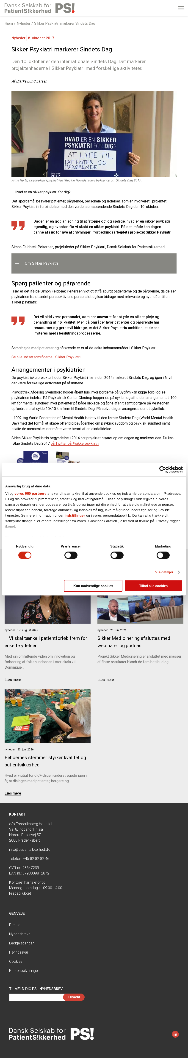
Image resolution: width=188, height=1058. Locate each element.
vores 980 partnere (30, 493)
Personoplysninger (24, 970)
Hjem (9, 23)
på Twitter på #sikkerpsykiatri (75, 443)
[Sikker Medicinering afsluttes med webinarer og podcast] (140, 597)
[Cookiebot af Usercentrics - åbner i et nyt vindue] (163, 469)
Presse (14, 925)
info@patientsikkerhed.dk (29, 849)
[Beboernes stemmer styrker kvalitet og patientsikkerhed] (48, 716)
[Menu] (181, 8)
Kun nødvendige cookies (93, 586)
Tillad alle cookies (153, 586)
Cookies (15, 961)
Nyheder (23, 23)
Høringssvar (18, 952)
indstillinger (75, 515)
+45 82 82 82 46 (36, 858)
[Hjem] (40, 8)
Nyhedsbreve (19, 934)
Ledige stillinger (21, 943)
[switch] (70, 555)
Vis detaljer (164, 572)
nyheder (10, 630)
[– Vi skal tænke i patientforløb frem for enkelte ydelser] (48, 597)
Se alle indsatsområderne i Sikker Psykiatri (45, 357)
